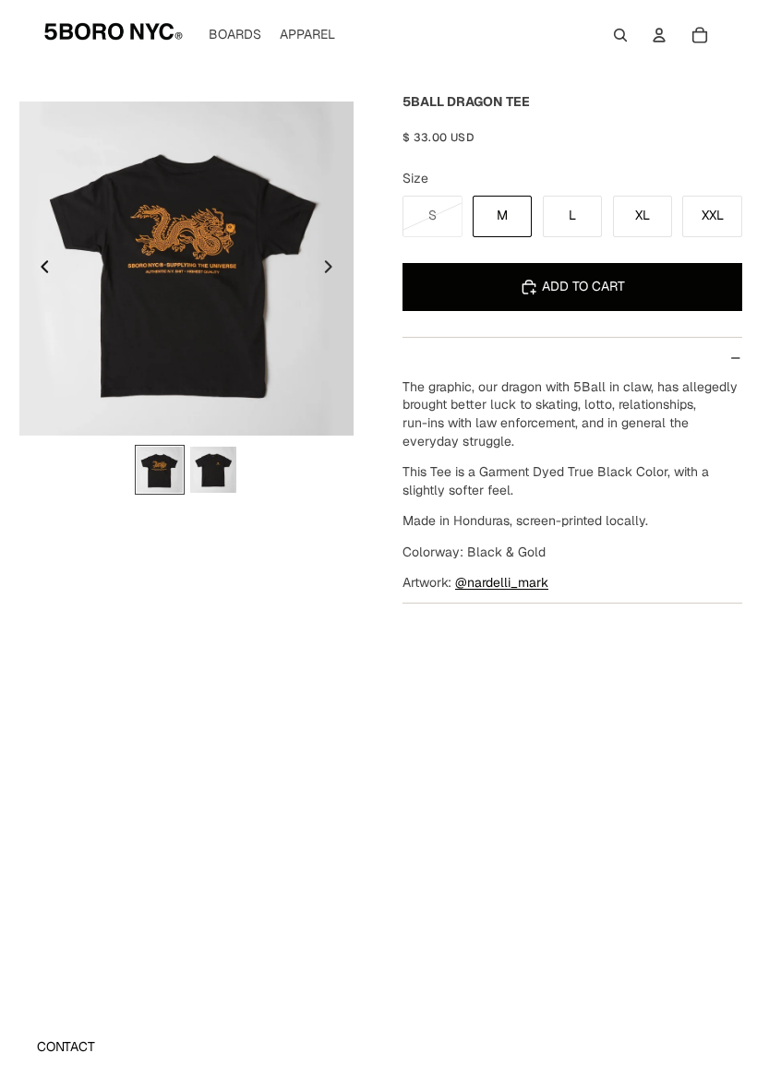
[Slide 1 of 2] (160, 470)
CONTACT (66, 1046)
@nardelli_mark (501, 582)
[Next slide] (333, 268)
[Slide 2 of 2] (213, 470)
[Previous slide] (39, 268)
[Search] (620, 35)
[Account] (659, 35)
